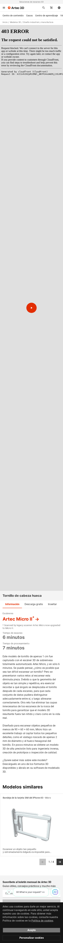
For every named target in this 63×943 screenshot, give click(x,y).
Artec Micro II (18, 619)
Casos (29, 15)
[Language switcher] (59, 8)
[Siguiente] (60, 862)
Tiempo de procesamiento (16, 643)
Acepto (31, 930)
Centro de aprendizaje (46, 15)
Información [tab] (12, 604)
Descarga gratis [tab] (34, 604)
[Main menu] (4, 8)
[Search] (43, 8)
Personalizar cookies (31, 937)
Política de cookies (42, 920)
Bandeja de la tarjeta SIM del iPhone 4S (23, 797)
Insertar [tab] (52, 604)
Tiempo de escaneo (12, 633)
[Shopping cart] (51, 8)
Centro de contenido (13, 15)
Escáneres (8, 613)
